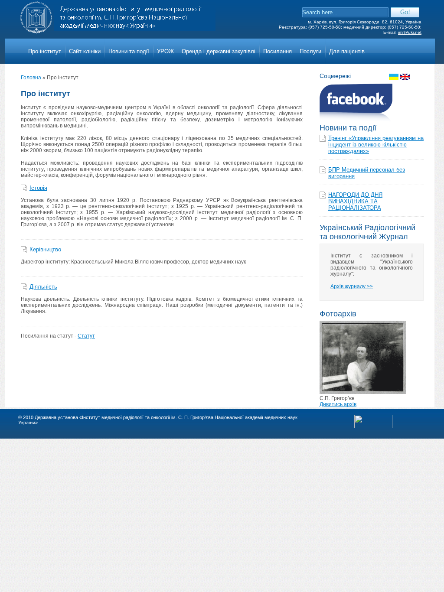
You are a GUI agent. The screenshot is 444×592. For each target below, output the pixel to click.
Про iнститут (44, 51)
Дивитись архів (338, 404)
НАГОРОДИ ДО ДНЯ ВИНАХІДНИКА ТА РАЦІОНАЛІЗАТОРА (355, 201)
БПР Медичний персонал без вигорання (366, 172)
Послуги (310, 51)
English (405, 77)
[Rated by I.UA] (373, 426)
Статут (86, 336)
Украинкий (393, 77)
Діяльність (43, 286)
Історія (38, 188)
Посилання (277, 51)
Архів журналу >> (351, 286)
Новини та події (128, 51)
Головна (31, 78)
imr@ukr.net (409, 32)
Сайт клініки (85, 51)
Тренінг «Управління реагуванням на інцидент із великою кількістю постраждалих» (376, 144)
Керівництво (45, 249)
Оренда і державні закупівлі (218, 51)
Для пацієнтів (347, 51)
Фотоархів (338, 313)
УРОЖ (165, 51)
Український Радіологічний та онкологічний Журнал (367, 232)
